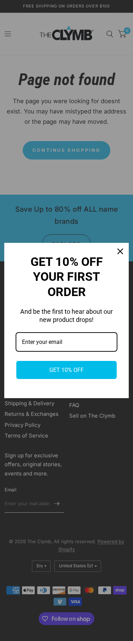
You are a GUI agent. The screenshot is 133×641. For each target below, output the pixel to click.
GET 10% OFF (66, 370)
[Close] (120, 251)
